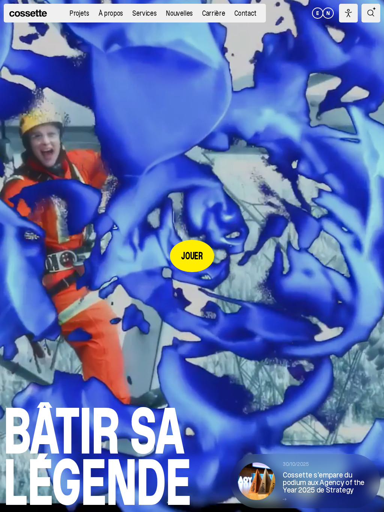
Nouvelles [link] (179, 13)
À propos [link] (111, 13)
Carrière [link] (213, 13)
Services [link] (144, 13)
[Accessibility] (348, 13)
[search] (371, 13)
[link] (28, 13)
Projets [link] (79, 13)
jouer (191, 255)
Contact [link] (245, 13)
